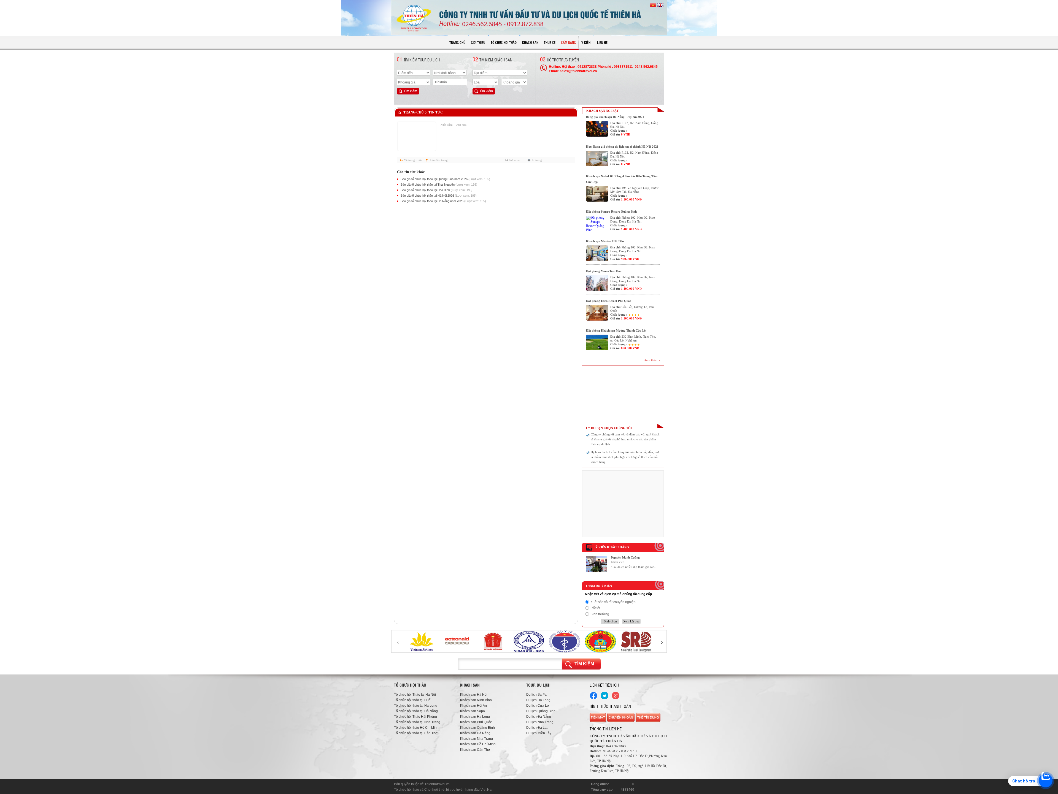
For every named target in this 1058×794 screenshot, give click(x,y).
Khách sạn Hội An (473, 706)
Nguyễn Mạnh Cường (625, 557)
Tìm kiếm (584, 664)
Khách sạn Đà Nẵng (475, 733)
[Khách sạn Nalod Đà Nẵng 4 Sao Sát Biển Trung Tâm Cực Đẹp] (597, 194)
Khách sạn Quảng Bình (477, 728)
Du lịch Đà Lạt (536, 728)
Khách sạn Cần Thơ (475, 750)
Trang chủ (413, 112)
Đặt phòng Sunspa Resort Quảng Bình (611, 211)
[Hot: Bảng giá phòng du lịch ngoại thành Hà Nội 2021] (597, 158)
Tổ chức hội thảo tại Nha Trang (417, 722)
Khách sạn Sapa (472, 711)
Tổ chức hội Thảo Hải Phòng (415, 717)
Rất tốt (595, 608)
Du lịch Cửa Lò (537, 706)
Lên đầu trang (439, 160)
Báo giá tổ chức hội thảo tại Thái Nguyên (439, 184)
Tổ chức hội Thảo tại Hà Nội (415, 695)
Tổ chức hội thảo (406, 790)
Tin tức (435, 112)
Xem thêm (650, 360)
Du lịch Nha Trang (540, 722)
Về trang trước (413, 160)
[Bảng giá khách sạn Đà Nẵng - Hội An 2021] (597, 129)
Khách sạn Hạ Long (475, 717)
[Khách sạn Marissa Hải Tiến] (597, 253)
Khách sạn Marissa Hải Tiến (605, 241)
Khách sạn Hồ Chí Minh (478, 744)
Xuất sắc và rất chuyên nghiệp (613, 602)
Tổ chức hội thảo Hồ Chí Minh (416, 728)
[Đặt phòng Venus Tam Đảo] (597, 283)
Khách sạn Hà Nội (473, 695)
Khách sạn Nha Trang (476, 739)
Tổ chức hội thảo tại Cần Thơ (416, 733)
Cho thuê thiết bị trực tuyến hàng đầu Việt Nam (459, 790)
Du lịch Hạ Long (538, 700)
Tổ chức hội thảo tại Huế (412, 700)
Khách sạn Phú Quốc (476, 722)
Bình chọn (610, 621)
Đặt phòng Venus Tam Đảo (604, 271)
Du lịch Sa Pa (536, 695)
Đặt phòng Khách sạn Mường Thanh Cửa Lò (616, 330)
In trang (537, 160)
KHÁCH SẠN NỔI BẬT (602, 110)
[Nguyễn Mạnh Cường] (596, 571)
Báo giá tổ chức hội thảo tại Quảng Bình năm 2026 (445, 179)
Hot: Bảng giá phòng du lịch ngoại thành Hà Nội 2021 (622, 146)
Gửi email (515, 160)
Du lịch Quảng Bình (540, 711)
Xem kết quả (631, 621)
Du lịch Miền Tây (538, 733)
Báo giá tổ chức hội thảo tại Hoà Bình (437, 190)
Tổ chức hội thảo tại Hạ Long (415, 706)
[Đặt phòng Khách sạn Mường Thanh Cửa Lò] (597, 342)
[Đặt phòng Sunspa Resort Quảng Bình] (597, 223)
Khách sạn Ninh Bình (476, 700)
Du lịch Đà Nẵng (538, 717)
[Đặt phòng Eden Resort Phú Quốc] (597, 313)
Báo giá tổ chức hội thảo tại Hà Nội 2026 (439, 195)
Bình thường (599, 614)
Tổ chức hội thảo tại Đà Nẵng (416, 711)
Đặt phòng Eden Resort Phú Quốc (608, 300)
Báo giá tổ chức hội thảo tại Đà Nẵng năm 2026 (443, 201)
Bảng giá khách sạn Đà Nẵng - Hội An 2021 (615, 116)
